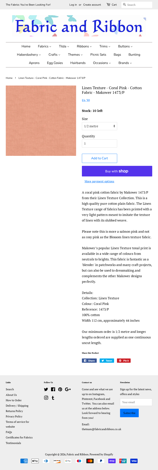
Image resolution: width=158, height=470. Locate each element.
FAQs (9, 432)
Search (10, 389)
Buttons (124, 46)
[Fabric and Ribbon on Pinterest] (60, 390)
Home (26, 46)
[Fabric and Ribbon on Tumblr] (53, 398)
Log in (73, 5)
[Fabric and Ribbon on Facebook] (53, 390)
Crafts (53, 54)
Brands (124, 63)
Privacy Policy (14, 416)
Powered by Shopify (101, 454)
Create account (92, 5)
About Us (11, 395)
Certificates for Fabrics (19, 437)
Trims (103, 46)
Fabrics (43, 46)
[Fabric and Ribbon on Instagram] (46, 398)
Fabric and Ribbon (77, 454)
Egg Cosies (55, 63)
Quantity (88, 136)
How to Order (14, 400)
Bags (117, 54)
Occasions (101, 63)
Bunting (134, 54)
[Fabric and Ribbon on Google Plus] (68, 390)
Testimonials (13, 443)
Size (85, 119)
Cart (114, 5)
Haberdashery (28, 54)
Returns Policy (14, 411)
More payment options (99, 181)
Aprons (34, 63)
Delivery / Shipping (17, 405)
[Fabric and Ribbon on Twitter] (46, 390)
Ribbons (83, 46)
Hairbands (78, 63)
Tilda (63, 46)
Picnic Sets (98, 54)
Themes (74, 54)
